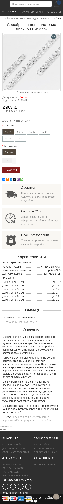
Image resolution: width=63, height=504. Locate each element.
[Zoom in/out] (11, 426)
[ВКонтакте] (3, 179)
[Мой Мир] (11, 179)
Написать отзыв (39, 92)
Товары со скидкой (46, 464)
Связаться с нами (45, 452)
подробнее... (28, 200)
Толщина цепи (10, 146)
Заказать (12, 170)
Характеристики (33, 11)
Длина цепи (9, 126)
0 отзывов (21, 92)
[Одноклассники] (7, 179)
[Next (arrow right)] (4, 429)
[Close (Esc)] (1, 426)
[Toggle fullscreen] (7, 426)
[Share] (4, 426)
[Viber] (18, 179)
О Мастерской (11, 445)
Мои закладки (11, 472)
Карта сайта (42, 445)
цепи (14, 417)
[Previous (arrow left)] (1, 429)
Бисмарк (21, 420)
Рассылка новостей (15, 476)
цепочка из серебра (39, 420)
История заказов (13, 468)
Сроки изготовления (15, 452)
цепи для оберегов (29, 417)
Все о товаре (10, 11)
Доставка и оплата (14, 448)
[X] (14, 179)
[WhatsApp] (21, 179)
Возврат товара (44, 448)
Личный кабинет (12, 464)
